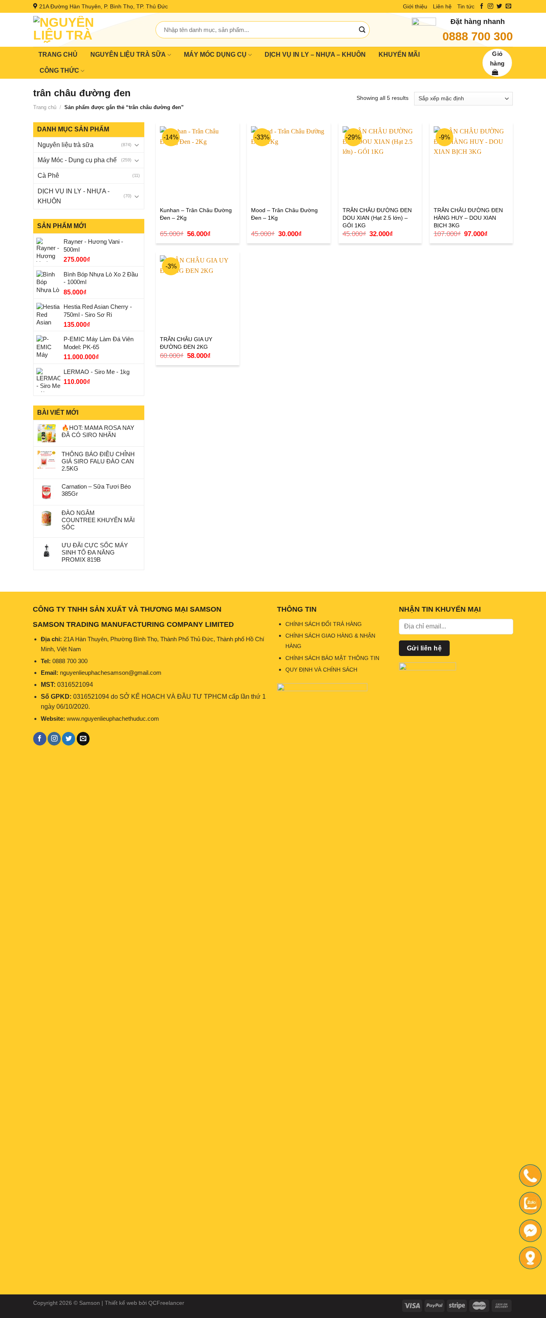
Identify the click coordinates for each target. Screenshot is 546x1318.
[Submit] (362, 30)
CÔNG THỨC (59, 70)
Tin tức (465, 6)
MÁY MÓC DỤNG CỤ (215, 54)
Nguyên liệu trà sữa (66, 144)
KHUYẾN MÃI (399, 54)
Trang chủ (44, 107)
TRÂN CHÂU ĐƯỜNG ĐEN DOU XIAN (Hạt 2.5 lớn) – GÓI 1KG (377, 217)
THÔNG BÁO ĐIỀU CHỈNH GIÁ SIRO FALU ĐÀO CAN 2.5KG (98, 461)
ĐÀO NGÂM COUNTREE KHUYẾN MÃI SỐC (98, 520)
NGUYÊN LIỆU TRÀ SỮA (128, 54)
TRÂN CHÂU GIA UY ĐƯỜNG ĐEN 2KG (186, 343)
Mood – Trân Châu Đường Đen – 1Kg (284, 214)
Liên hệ (442, 6)
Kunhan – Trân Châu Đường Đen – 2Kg (196, 214)
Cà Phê (48, 175)
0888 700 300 (477, 36)
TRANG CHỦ (58, 54)
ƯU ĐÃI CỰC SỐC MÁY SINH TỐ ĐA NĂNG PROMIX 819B (95, 552)
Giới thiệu (415, 6)
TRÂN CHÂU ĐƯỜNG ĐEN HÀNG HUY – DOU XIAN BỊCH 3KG (468, 217)
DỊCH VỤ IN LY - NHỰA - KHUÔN (74, 196)
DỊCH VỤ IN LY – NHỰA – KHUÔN (315, 54)
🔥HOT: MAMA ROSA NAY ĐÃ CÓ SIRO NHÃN (98, 431)
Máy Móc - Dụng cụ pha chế (77, 160)
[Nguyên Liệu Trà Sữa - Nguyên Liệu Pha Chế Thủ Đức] (88, 30)
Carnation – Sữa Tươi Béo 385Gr (96, 490)
